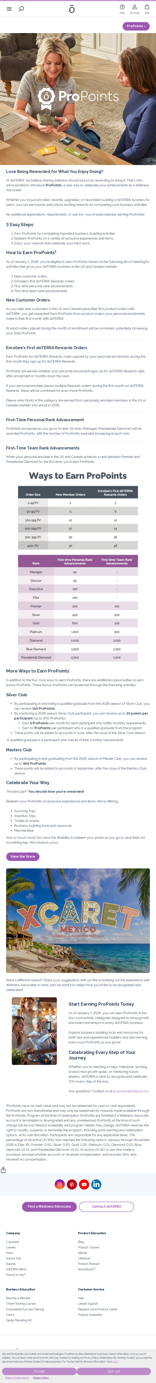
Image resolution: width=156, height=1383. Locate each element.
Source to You (16, 1274)
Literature (84, 1258)
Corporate (12, 1242)
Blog (81, 1242)
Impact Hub (13, 1258)
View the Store (23, 856)
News (9, 1253)
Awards (11, 1263)
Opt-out (114, 1371)
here (115, 1361)
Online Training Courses (21, 1303)
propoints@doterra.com (131, 1091)
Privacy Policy (41, 1378)
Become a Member (18, 1298)
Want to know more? (17, 1378)
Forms (10, 1314)
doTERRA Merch (16, 1269)
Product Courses (88, 1247)
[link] (122, 9)
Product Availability (90, 1314)
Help (81, 1298)
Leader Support (88, 1303)
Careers (11, 1247)
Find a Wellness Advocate (49, 1206)
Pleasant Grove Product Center (97, 1309)
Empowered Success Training (25, 1309)
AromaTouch (86, 1269)
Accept (39, 1371)
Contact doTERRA (106, 1206)
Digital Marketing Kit (19, 1320)
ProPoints (135, 26)
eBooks (82, 1253)
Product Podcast (88, 1263)
